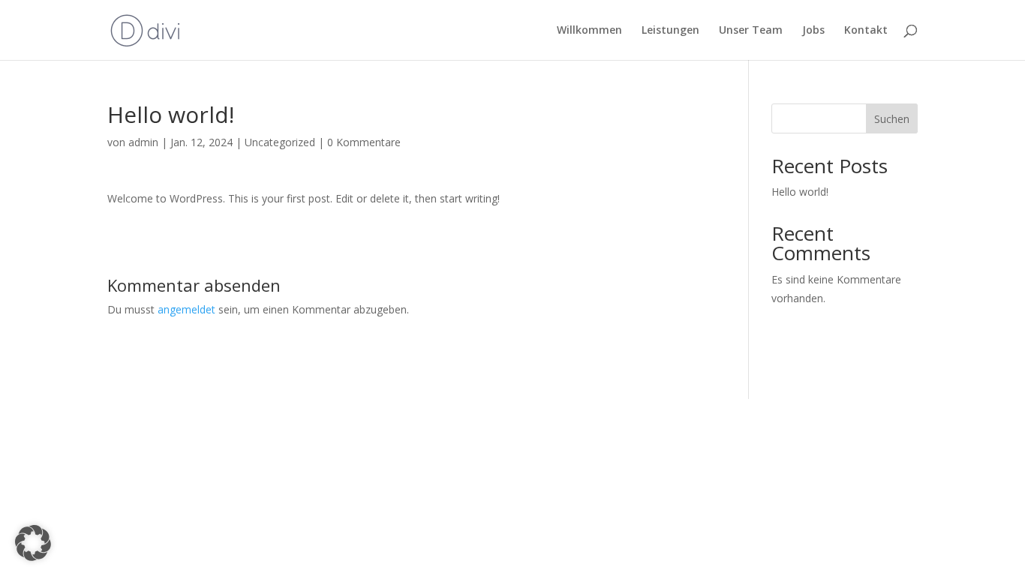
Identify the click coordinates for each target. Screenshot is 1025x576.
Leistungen (670, 31)
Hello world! (799, 191)
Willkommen (589, 31)
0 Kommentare (364, 142)
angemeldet (186, 309)
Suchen (891, 119)
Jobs (813, 31)
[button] (33, 543)
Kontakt (866, 31)
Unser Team (751, 31)
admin (143, 142)
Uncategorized (280, 142)
